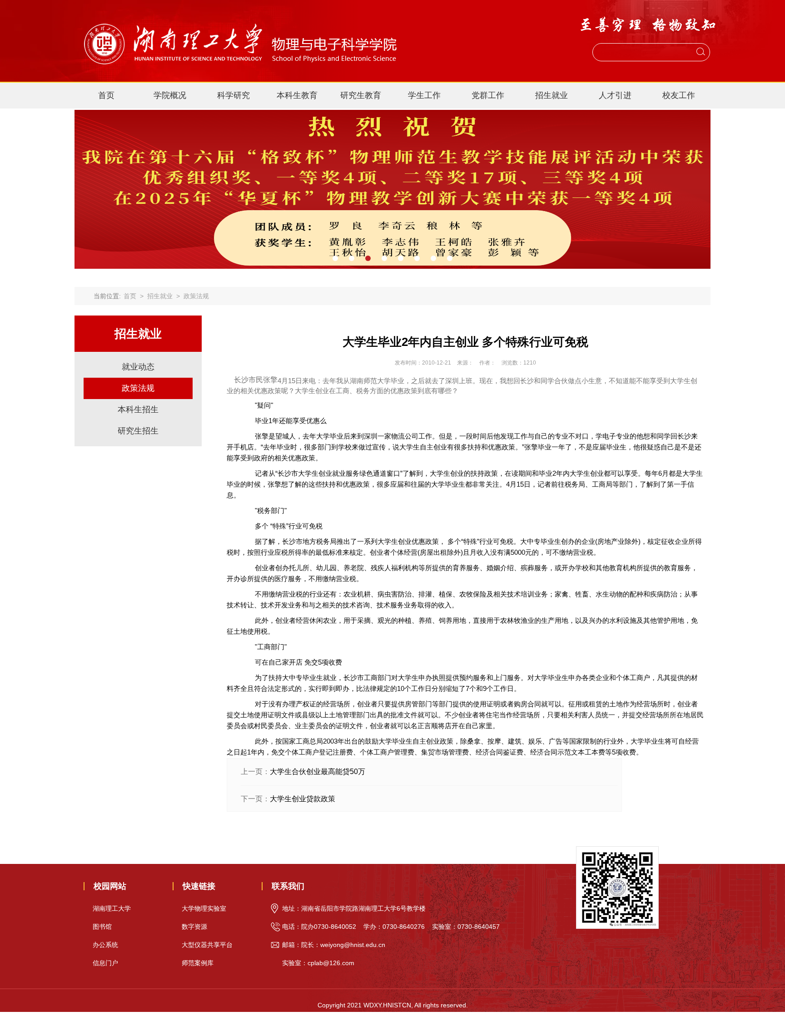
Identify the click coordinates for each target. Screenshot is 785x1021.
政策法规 (196, 296)
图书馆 (102, 926)
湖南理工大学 (112, 908)
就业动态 (138, 366)
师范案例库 (198, 963)
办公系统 (105, 944)
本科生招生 (138, 409)
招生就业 (160, 296)
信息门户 (105, 963)
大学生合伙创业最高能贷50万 (317, 771)
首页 (106, 95)
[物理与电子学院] (239, 18)
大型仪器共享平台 (207, 944)
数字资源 (194, 926)
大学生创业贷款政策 (302, 799)
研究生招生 (138, 430)
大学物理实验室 (204, 908)
